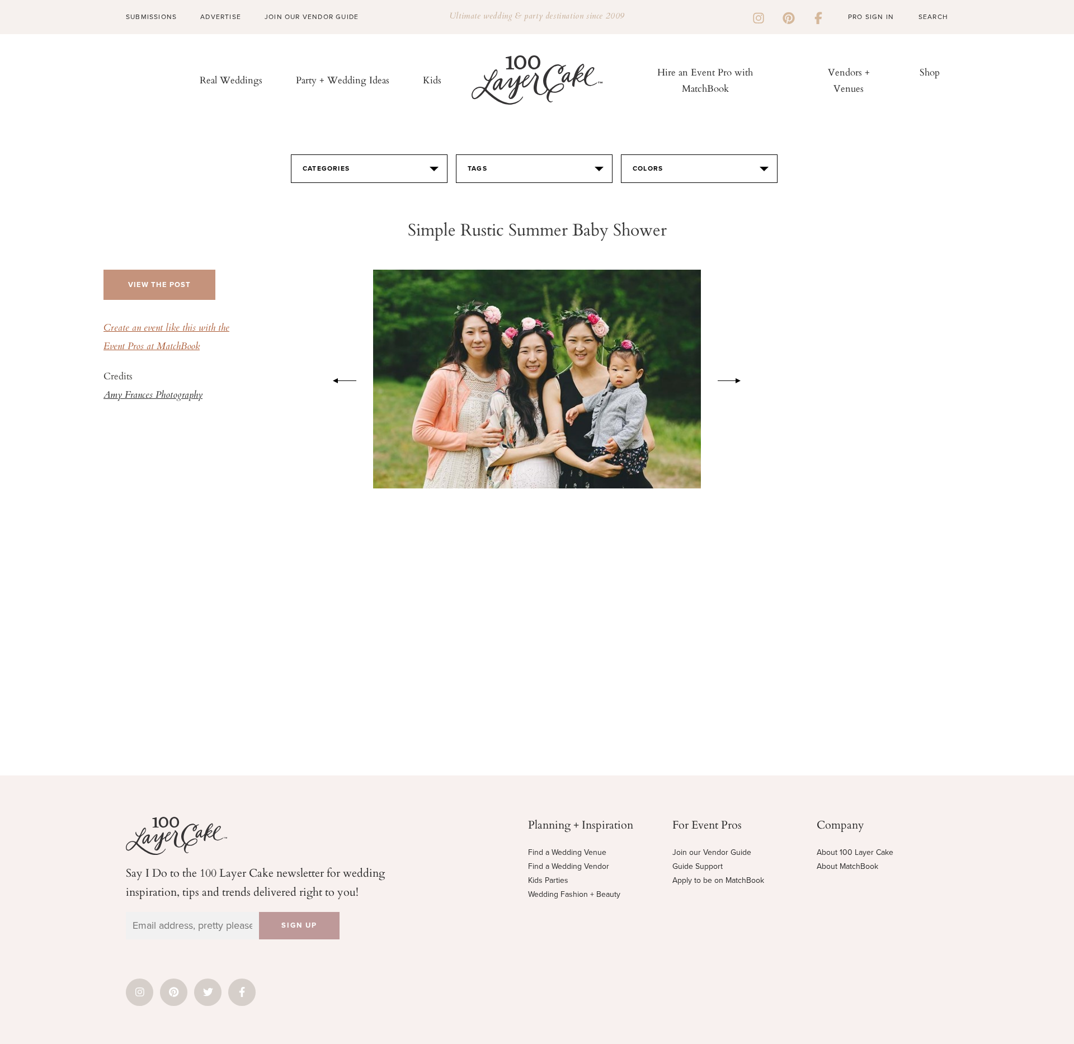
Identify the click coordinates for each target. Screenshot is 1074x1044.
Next (735, 378)
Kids (432, 80)
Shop (930, 72)
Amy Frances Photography (152, 395)
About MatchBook (847, 866)
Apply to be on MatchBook (718, 880)
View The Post (159, 284)
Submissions (151, 17)
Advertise (220, 17)
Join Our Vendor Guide (312, 17)
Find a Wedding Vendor (568, 866)
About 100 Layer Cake (855, 852)
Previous (339, 378)
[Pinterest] (789, 17)
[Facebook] (818, 17)
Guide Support (697, 866)
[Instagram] (758, 17)
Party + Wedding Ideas (342, 80)
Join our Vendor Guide (711, 852)
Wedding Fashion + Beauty (574, 894)
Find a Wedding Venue (567, 852)
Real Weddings (231, 80)
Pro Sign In (871, 17)
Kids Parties (548, 880)
